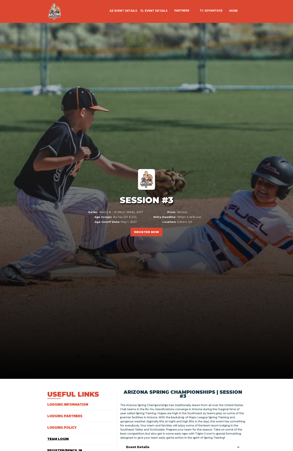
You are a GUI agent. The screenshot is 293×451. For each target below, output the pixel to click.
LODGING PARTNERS (64, 416)
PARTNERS (181, 10)
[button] (106, 9)
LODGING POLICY (61, 427)
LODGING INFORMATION (67, 404)
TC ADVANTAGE (211, 10)
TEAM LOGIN (58, 439)
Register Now (146, 232)
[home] (54, 11)
